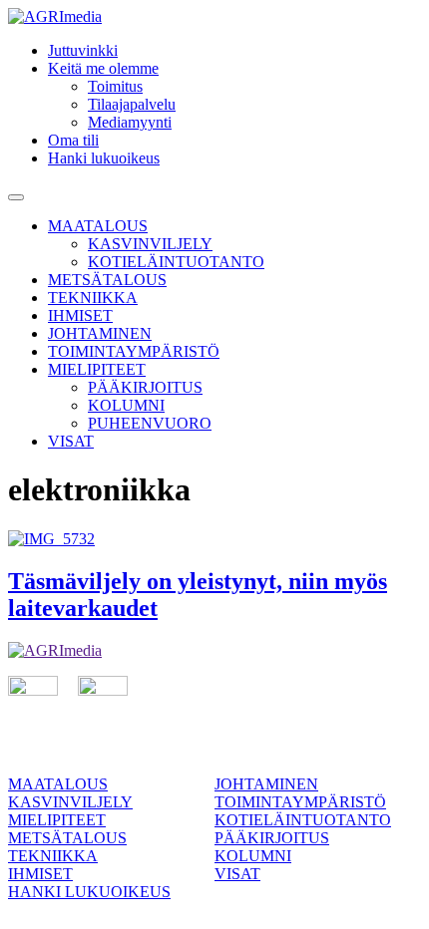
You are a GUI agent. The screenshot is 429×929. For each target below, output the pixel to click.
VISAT (71, 441)
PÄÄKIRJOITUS (145, 387)
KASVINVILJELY (150, 243)
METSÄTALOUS (107, 279)
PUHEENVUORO (150, 423)
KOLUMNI (126, 405)
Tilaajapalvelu (132, 104)
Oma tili (73, 140)
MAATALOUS (98, 225)
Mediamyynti (130, 122)
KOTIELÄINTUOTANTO (176, 261)
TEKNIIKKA (93, 297)
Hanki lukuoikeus (104, 158)
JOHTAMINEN (100, 333)
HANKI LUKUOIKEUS (89, 891)
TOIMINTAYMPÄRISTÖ (133, 351)
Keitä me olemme (103, 68)
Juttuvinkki (83, 50)
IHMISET (80, 315)
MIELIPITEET (97, 369)
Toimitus (115, 86)
